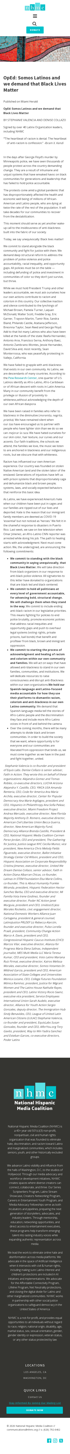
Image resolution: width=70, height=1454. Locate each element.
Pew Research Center (22, 378)
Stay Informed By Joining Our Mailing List (35, 1403)
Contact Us (35, 1397)
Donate (35, 30)
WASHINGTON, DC (35, 1378)
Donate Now (34, 1410)
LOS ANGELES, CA (35, 1372)
